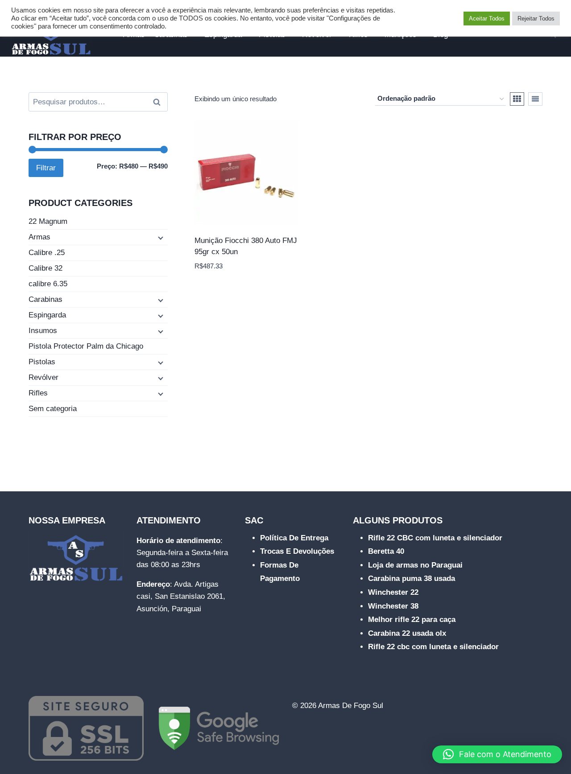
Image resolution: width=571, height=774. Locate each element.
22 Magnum (48, 221)
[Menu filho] (160, 238)
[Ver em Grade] (517, 99)
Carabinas (45, 299)
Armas (39, 237)
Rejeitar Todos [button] (535, 18)
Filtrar (46, 168)
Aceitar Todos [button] (487, 18)
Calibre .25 (47, 252)
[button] (497, 754)
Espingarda (47, 315)
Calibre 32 (45, 268)
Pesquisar (159, 102)
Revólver (43, 377)
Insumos (43, 330)
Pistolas (42, 362)
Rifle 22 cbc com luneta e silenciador (433, 646)
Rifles (38, 393)
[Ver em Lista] (535, 99)
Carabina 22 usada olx (407, 633)
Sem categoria (53, 408)
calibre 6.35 (48, 284)
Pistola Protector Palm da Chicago (86, 346)
